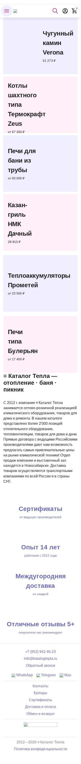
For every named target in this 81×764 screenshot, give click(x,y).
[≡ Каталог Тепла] (15, 11)
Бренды (40, 693)
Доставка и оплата (40, 707)
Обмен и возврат (40, 714)
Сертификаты (40, 700)
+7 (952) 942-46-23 (40, 652)
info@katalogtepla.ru (40, 658)
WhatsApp (24, 675)
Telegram (48, 675)
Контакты (40, 686)
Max (67, 675)
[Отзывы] (40, 728)
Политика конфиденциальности (40, 749)
